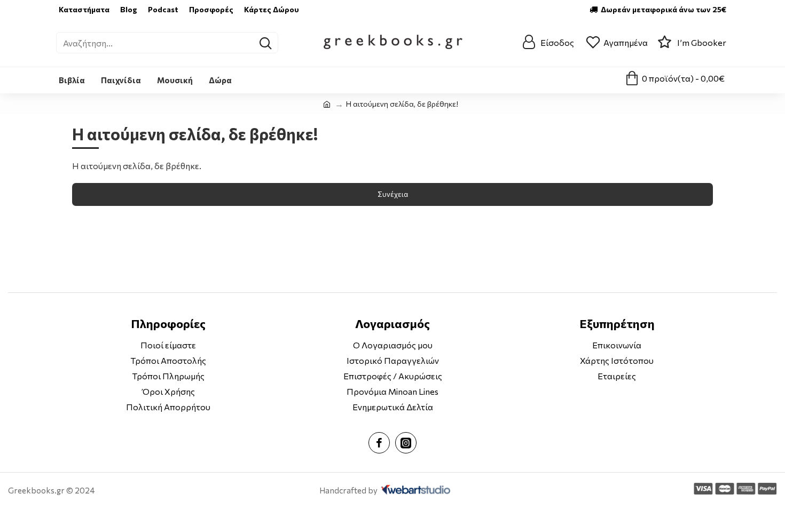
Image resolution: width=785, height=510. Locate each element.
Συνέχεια (393, 194)
